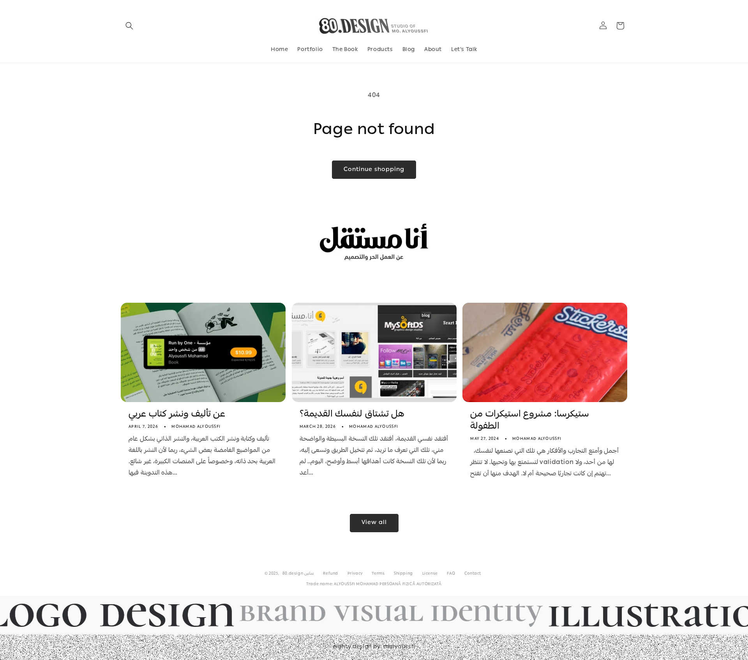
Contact (472, 574)
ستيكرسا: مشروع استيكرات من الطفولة (529, 421)
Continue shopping (374, 170)
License (430, 574)
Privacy (355, 574)
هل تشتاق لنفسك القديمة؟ (352, 415)
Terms (378, 574)
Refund (330, 574)
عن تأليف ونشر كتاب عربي (177, 415)
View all (374, 523)
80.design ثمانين (298, 574)
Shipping (403, 574)
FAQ (451, 574)
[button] (129, 25)
